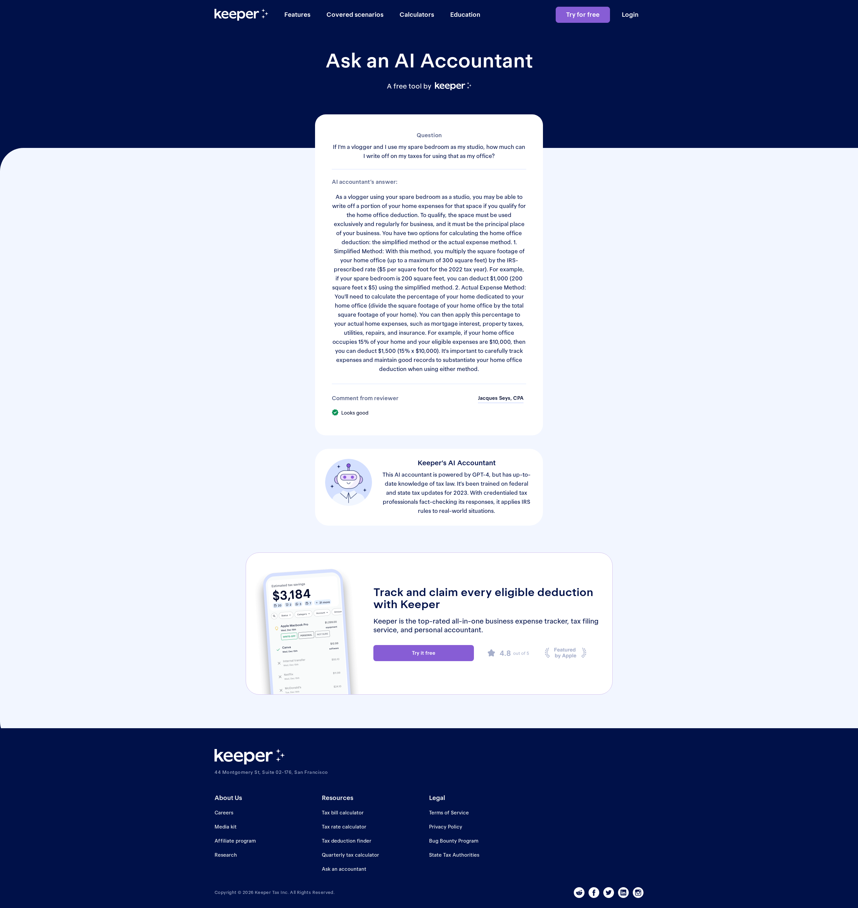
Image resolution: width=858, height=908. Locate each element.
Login (630, 14)
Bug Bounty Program (453, 841)
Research (225, 855)
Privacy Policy (445, 827)
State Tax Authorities (454, 855)
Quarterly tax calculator (350, 855)
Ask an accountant (344, 869)
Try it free (423, 653)
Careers (223, 812)
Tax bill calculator (343, 812)
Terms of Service (449, 812)
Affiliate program (235, 841)
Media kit (225, 827)
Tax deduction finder (346, 841)
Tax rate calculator (344, 827)
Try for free (583, 14)
